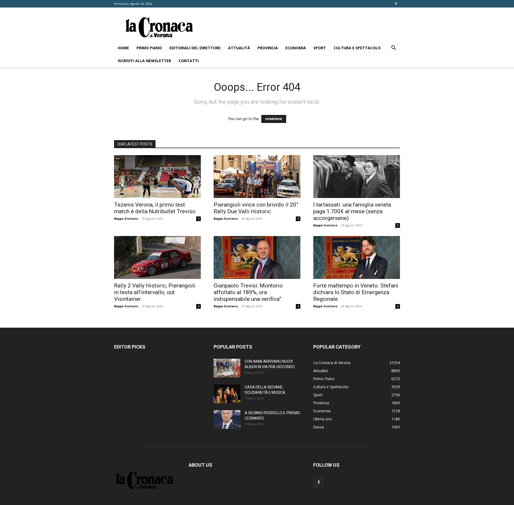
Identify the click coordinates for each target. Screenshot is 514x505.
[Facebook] (396, 4)
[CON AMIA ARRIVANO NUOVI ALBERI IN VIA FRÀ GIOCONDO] (227, 368)
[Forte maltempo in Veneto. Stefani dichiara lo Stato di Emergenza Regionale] (356, 257)
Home (123, 47)
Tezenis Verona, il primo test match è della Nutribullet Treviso (154, 208)
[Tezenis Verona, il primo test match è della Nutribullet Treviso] (157, 176)
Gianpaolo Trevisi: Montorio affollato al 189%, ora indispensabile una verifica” (248, 292)
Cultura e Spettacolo (357, 47)
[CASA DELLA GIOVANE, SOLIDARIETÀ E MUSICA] (227, 393)
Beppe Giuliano (126, 218)
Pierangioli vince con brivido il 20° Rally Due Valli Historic (256, 208)
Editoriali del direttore (195, 47)
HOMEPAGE (273, 119)
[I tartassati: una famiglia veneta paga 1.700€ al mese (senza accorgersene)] (356, 176)
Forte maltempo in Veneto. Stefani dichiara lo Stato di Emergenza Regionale (355, 292)
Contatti (189, 60)
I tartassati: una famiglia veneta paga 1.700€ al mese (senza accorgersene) (352, 211)
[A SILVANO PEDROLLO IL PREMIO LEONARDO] (227, 419)
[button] (393, 48)
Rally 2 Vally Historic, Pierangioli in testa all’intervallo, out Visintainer (154, 292)
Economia (295, 47)
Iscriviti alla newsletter (144, 60)
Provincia (268, 47)
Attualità (239, 47)
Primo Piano (149, 47)
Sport (319, 47)
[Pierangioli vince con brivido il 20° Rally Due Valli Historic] (257, 176)
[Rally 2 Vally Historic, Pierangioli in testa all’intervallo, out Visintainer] (157, 257)
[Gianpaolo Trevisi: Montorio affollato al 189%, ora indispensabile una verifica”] (257, 257)
